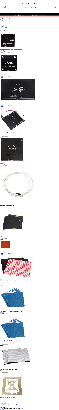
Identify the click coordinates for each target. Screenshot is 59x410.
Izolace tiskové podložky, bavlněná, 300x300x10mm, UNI (9, 369)
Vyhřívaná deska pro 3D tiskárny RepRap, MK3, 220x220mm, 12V (10, 72)
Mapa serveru (1, 404)
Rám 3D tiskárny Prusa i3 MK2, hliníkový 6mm (7, 397)
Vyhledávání (1, 18)
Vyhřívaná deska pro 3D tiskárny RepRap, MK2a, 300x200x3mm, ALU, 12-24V (12, 101)
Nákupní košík (1, 17)
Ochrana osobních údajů (5, 404)
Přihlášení (7, 17)
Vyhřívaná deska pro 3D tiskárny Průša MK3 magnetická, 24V (10, 132)
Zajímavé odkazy (18, 404)
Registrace (9, 17)
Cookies (9, 404)
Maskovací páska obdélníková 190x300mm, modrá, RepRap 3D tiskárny (11, 340)
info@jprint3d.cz (2, 405)
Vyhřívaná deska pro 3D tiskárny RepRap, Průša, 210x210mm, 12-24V (11, 49)
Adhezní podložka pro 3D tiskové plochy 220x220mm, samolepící (10, 280)
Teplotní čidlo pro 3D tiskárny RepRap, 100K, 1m (8, 205)
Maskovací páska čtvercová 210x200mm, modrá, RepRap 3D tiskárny (11, 311)
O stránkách (15, 404)
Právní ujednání (11, 404)
